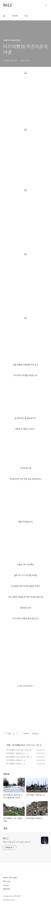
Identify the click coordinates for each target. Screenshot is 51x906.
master (6, 885)
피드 (26, 15)
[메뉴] (46, 5)
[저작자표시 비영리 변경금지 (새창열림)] (35, 734)
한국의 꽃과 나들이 (10, 877)
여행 (8, 745)
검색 (40, 5)
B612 (7, 5)
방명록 (15, 15)
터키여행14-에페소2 (14, 760)
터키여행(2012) (18, 745)
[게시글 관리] (17, 734)
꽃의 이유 (6, 881)
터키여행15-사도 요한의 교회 (18, 756)
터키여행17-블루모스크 (15, 753)
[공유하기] (13, 734)
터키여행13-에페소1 (14, 763)
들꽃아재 (6, 889)
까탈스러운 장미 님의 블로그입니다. (17, 842)
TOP (45, 878)
